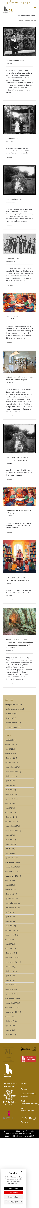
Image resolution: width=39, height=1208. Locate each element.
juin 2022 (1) (10, 853)
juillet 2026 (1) (11, 744)
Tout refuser (13, 1193)
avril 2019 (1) (11, 948)
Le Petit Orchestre (13, 138)
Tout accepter (13, 1188)
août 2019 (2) (11, 939)
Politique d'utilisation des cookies (19, 1134)
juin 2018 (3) (10, 976)
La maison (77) (11, 713)
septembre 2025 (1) (13, 772)
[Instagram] (34, 1118)
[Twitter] (26, 1118)
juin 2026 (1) (10, 749)
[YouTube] (30, 1118)
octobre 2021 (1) (12, 871)
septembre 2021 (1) (13, 876)
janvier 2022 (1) (12, 858)
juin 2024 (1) (10, 803)
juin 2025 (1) (10, 781)
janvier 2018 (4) (12, 994)
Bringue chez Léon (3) (14, 704)
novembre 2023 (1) (13, 826)
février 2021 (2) (11, 894)
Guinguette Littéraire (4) (15, 709)
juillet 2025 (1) (11, 776)
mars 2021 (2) (11, 889)
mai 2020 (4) (10, 921)
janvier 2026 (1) (12, 762)
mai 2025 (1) (10, 785)
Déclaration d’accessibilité (24, 1136)
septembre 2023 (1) (13, 830)
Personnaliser (13, 1197)
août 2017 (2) (11, 1016)
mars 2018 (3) (11, 985)
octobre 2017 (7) (12, 1007)
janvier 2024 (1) (12, 821)
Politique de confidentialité (24, 1131)
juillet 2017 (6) (11, 1021)
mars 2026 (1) (11, 753)
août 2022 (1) (11, 849)
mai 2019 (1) (10, 944)
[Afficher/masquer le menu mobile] (35, 7)
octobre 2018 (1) (12, 957)
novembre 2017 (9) (13, 1003)
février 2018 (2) (11, 989)
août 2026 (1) (11, 740)
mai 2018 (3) (10, 980)
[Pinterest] (22, 1122)
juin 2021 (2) (10, 880)
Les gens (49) (11, 718)
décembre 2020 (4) (13, 903)
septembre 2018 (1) (13, 962)
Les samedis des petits (15, 61)
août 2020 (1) (11, 912)
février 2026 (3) (11, 758)
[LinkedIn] (26, 1122)
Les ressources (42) (13, 723)
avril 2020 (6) (11, 926)
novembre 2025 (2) (13, 767)
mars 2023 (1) (11, 844)
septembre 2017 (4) (13, 1012)
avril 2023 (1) (11, 840)
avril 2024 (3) (11, 812)
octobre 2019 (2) (12, 935)
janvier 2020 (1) (12, 930)
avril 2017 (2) (11, 1035)
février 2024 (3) (11, 817)
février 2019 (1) (11, 953)
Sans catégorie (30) (13, 727)
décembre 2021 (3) (13, 862)
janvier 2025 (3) (12, 799)
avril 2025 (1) (11, 790)
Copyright (9, 1136)
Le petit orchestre (13, 259)
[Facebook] (22, 1118)
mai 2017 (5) (10, 1030)
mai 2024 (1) (10, 808)
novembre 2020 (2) (13, 908)
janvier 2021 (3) (12, 899)
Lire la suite (9, 97)
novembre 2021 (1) (13, 867)
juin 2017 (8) (10, 1025)
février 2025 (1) (11, 794)
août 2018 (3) (11, 967)
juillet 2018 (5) (11, 971)
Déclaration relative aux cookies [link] (13, 1202)
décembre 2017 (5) (13, 998)
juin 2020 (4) (10, 917)
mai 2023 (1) (10, 835)
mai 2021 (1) (10, 885)
